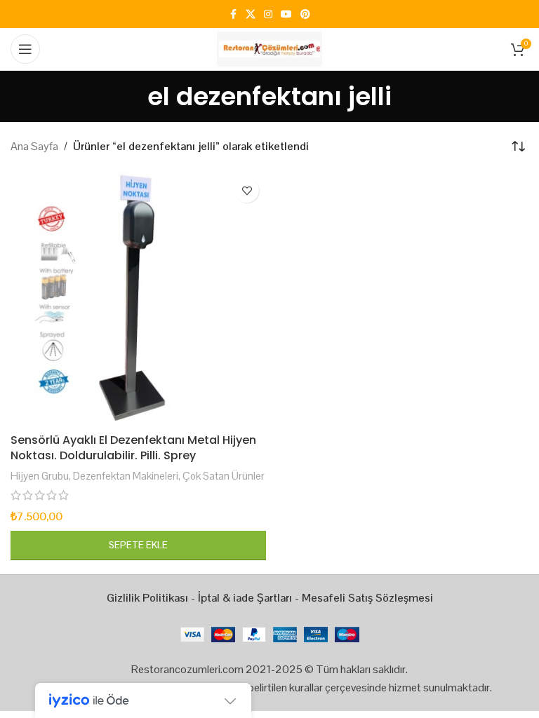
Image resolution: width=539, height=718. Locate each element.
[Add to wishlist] (246, 190)
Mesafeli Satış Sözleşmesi (367, 597)
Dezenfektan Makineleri (125, 475)
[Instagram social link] (268, 14)
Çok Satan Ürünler (223, 475)
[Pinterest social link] (305, 14)
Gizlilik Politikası (147, 597)
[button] (138, 545)
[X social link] (250, 14)
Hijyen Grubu (40, 475)
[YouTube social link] (286, 14)
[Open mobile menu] (25, 49)
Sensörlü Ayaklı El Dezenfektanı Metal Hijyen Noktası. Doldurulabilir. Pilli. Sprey (133, 447)
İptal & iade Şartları (245, 597)
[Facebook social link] (233, 14)
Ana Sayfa (34, 146)
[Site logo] (269, 48)
